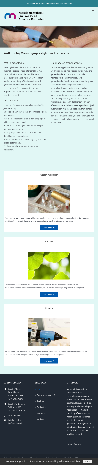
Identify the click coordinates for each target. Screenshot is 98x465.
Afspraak (40, 413)
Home (39, 389)
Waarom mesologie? (46, 395)
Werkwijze (41, 407)
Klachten (40, 401)
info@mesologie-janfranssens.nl (59, 3)
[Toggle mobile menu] (93, 11)
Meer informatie (74, 444)
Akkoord (87, 461)
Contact (40, 419)
